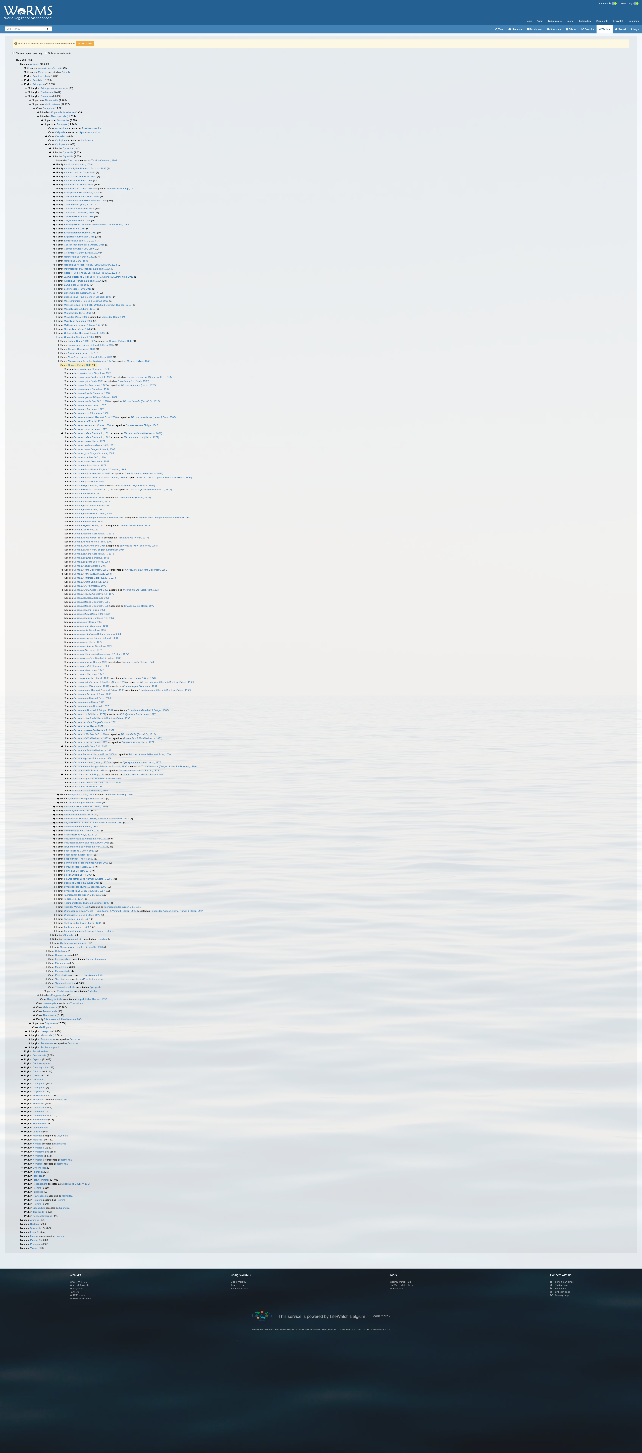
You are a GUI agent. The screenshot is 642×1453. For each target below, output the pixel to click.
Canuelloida (61, 136)
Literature (516, 29)
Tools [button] (605, 29)
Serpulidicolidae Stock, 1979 (79, 866)
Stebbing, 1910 (120, 794)
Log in (635, 29)
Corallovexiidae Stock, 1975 (78, 216)
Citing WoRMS (238, 1281)
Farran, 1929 (88, 770)
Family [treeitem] (75, 164)
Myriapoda (46, 1035)
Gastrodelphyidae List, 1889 (79, 248)
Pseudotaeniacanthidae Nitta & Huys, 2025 (86, 842)
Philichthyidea (62, 975)
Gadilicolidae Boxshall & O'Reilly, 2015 (84, 244)
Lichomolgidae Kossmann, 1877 (81, 292)
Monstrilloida (62, 967)
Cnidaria (37, 1075)
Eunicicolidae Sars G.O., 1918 (80, 240)
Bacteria (34, 1224)
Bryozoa (37, 1059)
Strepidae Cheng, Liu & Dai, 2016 (81, 882)
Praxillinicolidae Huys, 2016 (78, 834)
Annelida (37, 80)
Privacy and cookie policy (378, 1329)
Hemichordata (40, 1119)
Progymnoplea (59, 995)
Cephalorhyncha (41, 1063)
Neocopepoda (58, 116)
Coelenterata (39, 1079)
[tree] (321, 654)
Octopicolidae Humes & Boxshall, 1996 (84, 333)
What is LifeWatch (79, 1285)
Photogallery (584, 21)
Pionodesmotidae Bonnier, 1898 (81, 826)
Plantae (34, 1240)
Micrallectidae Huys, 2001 (77, 313)
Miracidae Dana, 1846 (75, 317)
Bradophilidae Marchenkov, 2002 (81, 192)
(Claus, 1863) (92, 573)
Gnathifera (38, 1111)
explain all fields (85, 43)
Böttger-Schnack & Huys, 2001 (90, 357)
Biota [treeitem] (24, 60)
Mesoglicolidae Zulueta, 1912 (79, 309)
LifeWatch (618, 21)
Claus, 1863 (81, 794)
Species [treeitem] (86, 369)
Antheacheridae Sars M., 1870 (80, 176)
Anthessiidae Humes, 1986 (78, 180)
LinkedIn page (562, 1291)
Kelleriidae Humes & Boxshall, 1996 (83, 280)
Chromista (35, 1228)
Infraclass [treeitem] (61, 112)
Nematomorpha (41, 1151)
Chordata (38, 1071)
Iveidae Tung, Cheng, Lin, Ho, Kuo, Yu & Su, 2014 (90, 272)
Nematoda (60, 1143)
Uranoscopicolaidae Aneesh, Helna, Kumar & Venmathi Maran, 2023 (100, 911)
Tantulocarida (50, 1011)
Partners (74, 1291)
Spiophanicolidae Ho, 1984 (78, 874)
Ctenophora (39, 1083)
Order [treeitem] (60, 136)
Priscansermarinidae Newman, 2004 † (64, 1019)
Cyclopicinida (70, 148)
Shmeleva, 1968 (91, 393)
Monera (34, 1236)
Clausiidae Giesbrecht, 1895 (79, 212)
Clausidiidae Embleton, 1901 (79, 208)
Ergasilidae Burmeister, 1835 (79, 236)
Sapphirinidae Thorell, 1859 (78, 858)
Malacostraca (50, 1007)
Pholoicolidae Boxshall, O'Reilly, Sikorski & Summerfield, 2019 (96, 818)
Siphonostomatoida (89, 132)
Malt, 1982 (88, 521)
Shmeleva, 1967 (91, 389)
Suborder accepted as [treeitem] (81, 939)
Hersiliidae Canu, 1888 (76, 260)
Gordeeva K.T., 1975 (93, 553)
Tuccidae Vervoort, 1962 (104, 160)
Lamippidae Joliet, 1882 (76, 284)
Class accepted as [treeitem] (59, 1003)
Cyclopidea (61, 140)
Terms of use (238, 1285)
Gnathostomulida (42, 1115)
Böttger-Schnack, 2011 (95, 722)
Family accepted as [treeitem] (96, 188)
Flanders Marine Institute (309, 1329)
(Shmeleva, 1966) (139, 545)
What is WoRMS (78, 1281)
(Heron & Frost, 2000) (153, 417)
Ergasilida (68, 156)
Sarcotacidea (62, 979)
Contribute (633, 21)
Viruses (34, 1248)
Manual (621, 29)
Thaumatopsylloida (65, 987)
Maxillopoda (45, 1027)
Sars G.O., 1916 (89, 457)
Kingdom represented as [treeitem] (42, 1236)
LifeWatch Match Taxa (401, 1285)
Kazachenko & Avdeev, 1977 (90, 361)
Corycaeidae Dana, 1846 (77, 220)
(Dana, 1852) (88, 509)
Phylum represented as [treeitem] (48, 1159)
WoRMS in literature (80, 1298)
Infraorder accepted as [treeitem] (86, 160)
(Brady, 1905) (133, 381)
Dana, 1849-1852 (81, 341)
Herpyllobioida (54, 999)
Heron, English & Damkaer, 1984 (99, 469)
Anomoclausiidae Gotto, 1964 (79, 172)
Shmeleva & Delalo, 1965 (97, 778)
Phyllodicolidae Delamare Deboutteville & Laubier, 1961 (93, 822)
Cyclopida (68, 152)
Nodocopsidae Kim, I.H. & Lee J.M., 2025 (82, 947)
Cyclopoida (87, 140)
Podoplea (62, 124)
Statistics (589, 29)
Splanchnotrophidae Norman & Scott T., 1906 (88, 878)
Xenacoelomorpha (42, 1216)
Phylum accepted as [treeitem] (45, 1099)
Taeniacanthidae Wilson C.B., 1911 (82, 894)
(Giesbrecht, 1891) (143, 433)
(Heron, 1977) (138, 385)
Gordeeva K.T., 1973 (92, 377)
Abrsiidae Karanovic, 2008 (78, 164)
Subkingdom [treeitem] (46, 68)
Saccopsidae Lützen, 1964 (78, 854)
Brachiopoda (39, 1055)
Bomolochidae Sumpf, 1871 (78, 184)
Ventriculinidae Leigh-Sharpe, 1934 (82, 923)
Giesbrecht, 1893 (91, 589)
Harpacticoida (62, 955)
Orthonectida (39, 1167)
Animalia (34, 64)
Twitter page (561, 1285)
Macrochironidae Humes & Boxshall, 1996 (86, 300)
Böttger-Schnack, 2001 (95, 638)
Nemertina (38, 1159)
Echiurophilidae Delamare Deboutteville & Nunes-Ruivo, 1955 (96, 224)
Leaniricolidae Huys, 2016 (77, 288)
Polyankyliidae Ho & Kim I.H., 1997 (82, 830)
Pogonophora (40, 1183)
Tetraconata (47, 1043)
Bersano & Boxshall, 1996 (97, 782)
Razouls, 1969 (91, 597)
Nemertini (38, 1163)
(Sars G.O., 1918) (141, 401)
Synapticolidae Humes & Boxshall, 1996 (85, 886)
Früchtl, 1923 (88, 421)
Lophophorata (40, 1127)
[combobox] (25, 28)
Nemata (37, 1143)
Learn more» (380, 1316)
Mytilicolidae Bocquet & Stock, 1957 (83, 325)
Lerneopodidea (63, 959)
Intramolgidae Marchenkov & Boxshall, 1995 (87, 268)
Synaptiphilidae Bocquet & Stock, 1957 (84, 890)
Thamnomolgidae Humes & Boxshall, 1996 (86, 902)
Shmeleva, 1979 (91, 369)
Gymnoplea (63, 120)
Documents (602, 21)
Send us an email (564, 1281)
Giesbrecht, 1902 (91, 437)
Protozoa (35, 1244)
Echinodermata (41, 1095)
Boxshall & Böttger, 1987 (97, 658)
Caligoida (60, 132)
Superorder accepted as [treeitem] (70, 991)
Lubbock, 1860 (91, 678)
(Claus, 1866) (92, 425)
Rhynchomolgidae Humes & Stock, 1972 (85, 846)
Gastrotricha (39, 1107)
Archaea (34, 1220)
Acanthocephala (41, 76)
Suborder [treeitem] (66, 148)
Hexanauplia (49, 1003)
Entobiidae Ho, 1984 (75, 228)
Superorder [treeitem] (61, 120)
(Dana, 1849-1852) (94, 445)
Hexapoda (46, 1031)
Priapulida (38, 1191)
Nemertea (38, 1155)
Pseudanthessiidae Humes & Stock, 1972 (86, 838)
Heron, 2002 (87, 493)
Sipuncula (64, 1208)
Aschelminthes (40, 1051)
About (540, 21)
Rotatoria (37, 1199)
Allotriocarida (51, 100)
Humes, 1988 (90, 662)
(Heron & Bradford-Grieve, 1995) (165, 477)
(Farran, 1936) (134, 497)
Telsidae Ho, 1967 (73, 898)
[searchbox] (24, 29)
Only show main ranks (59, 53)
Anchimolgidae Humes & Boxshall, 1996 (85, 168)
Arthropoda (39, 84)
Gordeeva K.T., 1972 (93, 533)
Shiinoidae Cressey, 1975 (77, 870)
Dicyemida (38, 1091)
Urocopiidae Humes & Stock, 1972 (82, 915)
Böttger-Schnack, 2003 (86, 798)
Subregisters (555, 21)
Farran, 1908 (88, 485)
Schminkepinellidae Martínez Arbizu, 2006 (86, 862)
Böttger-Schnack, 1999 (84, 802)
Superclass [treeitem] (49, 100)
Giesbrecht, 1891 (81, 349)
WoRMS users (77, 1295)
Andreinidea (61, 128)
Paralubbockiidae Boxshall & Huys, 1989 (85, 806)
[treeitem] (78, 337)
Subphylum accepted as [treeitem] (54, 1039)
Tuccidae (72, 160)
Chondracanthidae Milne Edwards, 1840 (85, 200)
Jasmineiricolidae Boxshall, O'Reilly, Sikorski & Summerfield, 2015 (98, 276)
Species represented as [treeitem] (115, 569)
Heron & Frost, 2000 (95, 417)
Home (529, 21)
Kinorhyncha (39, 1123)
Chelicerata (47, 92)
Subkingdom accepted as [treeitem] (47, 72)
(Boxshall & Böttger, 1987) (148, 710)
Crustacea (46, 96)
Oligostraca (51, 1023)
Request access (239, 1288)
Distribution (535, 29)
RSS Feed (560, 1288)
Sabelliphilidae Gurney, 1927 (79, 850)
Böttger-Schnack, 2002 (95, 397)
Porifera (37, 1187)
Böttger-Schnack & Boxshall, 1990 (98, 517)
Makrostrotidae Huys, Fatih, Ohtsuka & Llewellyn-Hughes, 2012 (97, 305)
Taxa (500, 29)
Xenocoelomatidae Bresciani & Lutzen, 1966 (87, 931)
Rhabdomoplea (65, 991)
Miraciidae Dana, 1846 (114, 317)
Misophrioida (62, 963)
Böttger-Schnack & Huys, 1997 (91, 345)
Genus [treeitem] (89, 345)
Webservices (396, 1288)
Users (570, 21)
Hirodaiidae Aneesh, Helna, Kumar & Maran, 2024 (90, 264)
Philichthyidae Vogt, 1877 (77, 810)
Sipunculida (39, 1208)
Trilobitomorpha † (50, 1047)
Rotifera (61, 1199)
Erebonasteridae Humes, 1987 (80, 232)
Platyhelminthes (41, 1179)
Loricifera (38, 1131)
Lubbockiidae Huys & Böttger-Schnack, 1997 (87, 296)
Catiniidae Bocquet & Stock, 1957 (81, 196)
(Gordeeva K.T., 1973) (149, 377)
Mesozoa (37, 1135)
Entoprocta (38, 1103)
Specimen (555, 29)
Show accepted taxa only (29, 53)
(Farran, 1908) (136, 485)
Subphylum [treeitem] (50, 88)
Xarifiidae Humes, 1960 (76, 927)
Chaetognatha (40, 1067)
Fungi (33, 1232)
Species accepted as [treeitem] (118, 377)
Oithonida (68, 935)
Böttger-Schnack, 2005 (94, 449)
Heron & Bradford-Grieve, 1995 (99, 477)
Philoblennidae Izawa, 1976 (78, 814)
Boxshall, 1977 (91, 706)
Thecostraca (76, 1003)
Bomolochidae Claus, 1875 (78, 188)
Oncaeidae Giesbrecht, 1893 (79, 337)
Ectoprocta (38, 1099)
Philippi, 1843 (120, 341)
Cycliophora (39, 1087)
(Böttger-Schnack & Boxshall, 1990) (165, 517)
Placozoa (37, 1175)
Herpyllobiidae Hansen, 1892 (79, 256)
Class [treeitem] (50, 108)
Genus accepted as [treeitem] (98, 341)
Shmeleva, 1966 (89, 545)
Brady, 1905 (88, 381)
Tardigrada (38, 1212)
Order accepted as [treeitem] (74, 128)
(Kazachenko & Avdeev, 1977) (101, 654)
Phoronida (38, 1171)
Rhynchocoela (40, 1195)
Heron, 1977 (81, 353)
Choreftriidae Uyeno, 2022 (78, 204)
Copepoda (48, 108)
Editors (572, 29)
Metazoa (42, 72)
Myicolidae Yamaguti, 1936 (78, 321)
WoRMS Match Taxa (400, 1281)
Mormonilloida (62, 971)
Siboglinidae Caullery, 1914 (75, 1183)
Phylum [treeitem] (41, 76)
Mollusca (37, 1139)
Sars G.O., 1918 (91, 401)
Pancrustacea (48, 1039)
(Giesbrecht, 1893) (141, 589)
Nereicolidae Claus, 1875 (77, 329)
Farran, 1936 (88, 497)
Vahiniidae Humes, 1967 (77, 919)
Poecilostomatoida (91, 128)
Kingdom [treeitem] (35, 64)
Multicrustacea (52, 104)
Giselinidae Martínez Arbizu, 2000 (82, 252)
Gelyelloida (61, 951)
